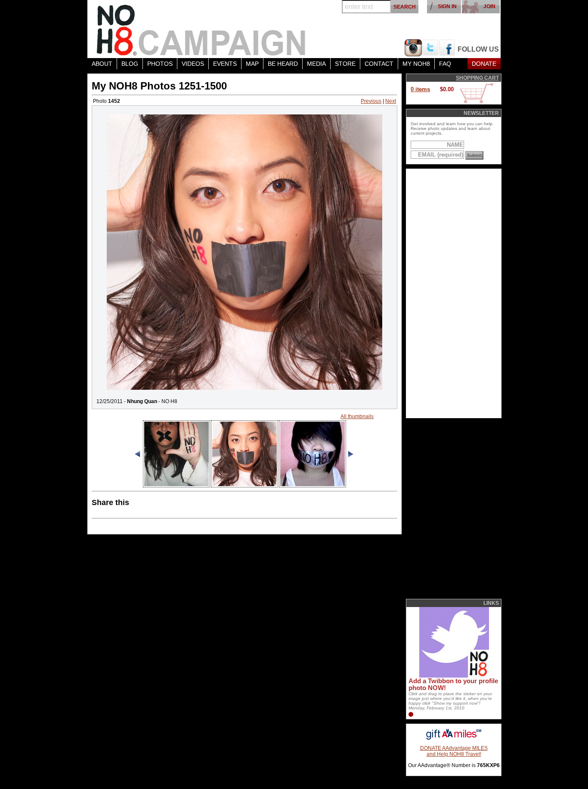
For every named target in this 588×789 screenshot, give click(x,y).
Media (316, 63)
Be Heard (283, 63)
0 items (420, 89)
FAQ (445, 63)
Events (225, 63)
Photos (160, 63)
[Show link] (453, 676)
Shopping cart (477, 78)
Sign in (447, 6)
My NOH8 (416, 63)
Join (489, 6)
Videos (193, 63)
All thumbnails (357, 416)
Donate (484, 63)
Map (252, 63)
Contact (379, 63)
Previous (371, 101)
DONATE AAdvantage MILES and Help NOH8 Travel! (454, 751)
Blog (129, 63)
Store (345, 63)
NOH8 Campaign (201, 29)
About (102, 63)
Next (390, 101)
